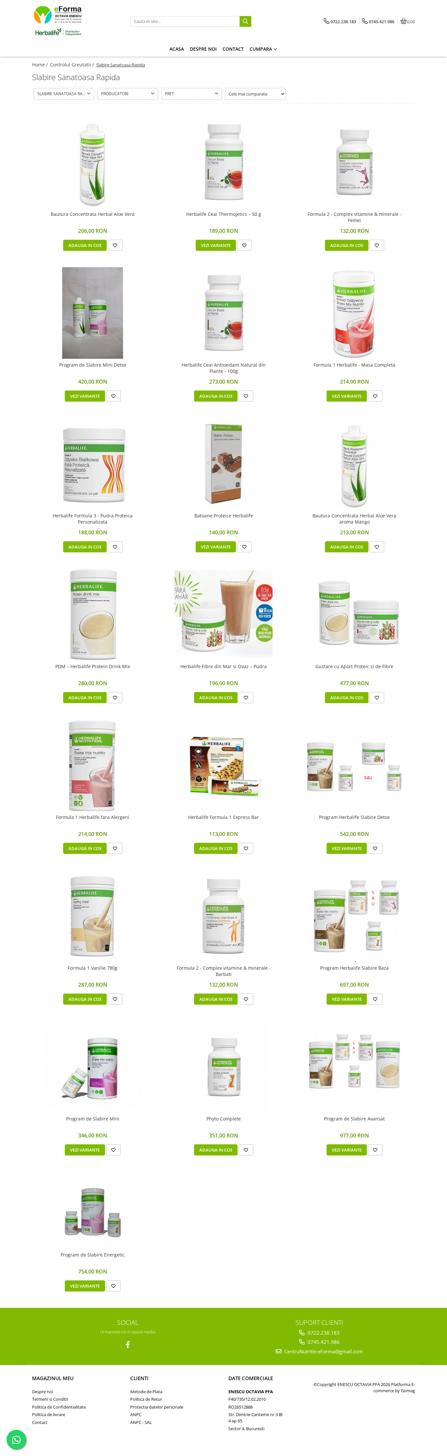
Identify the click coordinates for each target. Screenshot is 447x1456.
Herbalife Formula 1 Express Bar (223, 817)
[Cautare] (245, 21)
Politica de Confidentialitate (59, 1407)
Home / (40, 64)
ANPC (135, 1414)
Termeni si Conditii (50, 1399)
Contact (39, 1422)
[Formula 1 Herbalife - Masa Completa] (354, 313)
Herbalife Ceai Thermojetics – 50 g (223, 214)
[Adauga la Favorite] (115, 245)
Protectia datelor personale (156, 1407)
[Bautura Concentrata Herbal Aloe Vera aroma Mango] (354, 464)
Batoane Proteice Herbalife (223, 516)
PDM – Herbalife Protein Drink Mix (92, 666)
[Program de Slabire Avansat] (354, 1067)
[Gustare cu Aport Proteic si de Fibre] (354, 614)
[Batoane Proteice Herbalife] (223, 464)
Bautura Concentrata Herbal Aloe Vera (92, 214)
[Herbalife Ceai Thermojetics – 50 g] (223, 162)
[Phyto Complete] (223, 1067)
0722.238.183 (323, 1332)
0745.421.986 (323, 1342)
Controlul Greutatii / (72, 64)
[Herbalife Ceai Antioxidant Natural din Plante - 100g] (223, 313)
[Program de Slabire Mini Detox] (93, 313)
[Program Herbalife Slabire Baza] (354, 916)
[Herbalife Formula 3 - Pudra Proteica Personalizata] (93, 464)
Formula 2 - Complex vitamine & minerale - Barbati (224, 971)
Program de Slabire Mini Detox (92, 365)
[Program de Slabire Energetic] (93, 1210)
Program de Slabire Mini (92, 1119)
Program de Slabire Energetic (93, 1255)
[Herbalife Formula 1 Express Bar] (223, 765)
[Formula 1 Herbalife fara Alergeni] (93, 765)
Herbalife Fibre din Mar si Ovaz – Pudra (223, 666)
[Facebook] (128, 1344)
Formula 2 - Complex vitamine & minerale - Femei (355, 217)
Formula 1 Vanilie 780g (92, 968)
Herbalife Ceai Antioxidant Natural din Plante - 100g (224, 368)
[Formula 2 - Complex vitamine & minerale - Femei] (354, 162)
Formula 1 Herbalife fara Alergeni (92, 817)
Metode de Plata (146, 1392)
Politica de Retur (146, 1399)
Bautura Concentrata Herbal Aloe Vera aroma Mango (354, 519)
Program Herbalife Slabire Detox (354, 817)
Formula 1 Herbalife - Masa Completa (354, 365)
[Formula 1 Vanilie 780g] (93, 916)
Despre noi (42, 1392)
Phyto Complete (223, 1119)
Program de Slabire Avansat (354, 1119)
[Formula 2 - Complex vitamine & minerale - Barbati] (223, 916)
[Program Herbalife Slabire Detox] (354, 765)
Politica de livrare (48, 1414)
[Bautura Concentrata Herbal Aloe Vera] (93, 162)
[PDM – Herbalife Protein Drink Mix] (93, 614)
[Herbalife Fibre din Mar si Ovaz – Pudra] (223, 614)
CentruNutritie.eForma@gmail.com (323, 1351)
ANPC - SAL (141, 1422)
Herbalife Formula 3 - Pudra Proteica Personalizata (93, 519)
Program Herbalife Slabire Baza (354, 968)
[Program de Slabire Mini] (93, 1067)
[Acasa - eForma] (73, 21)
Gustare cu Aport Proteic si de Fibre (354, 666)
